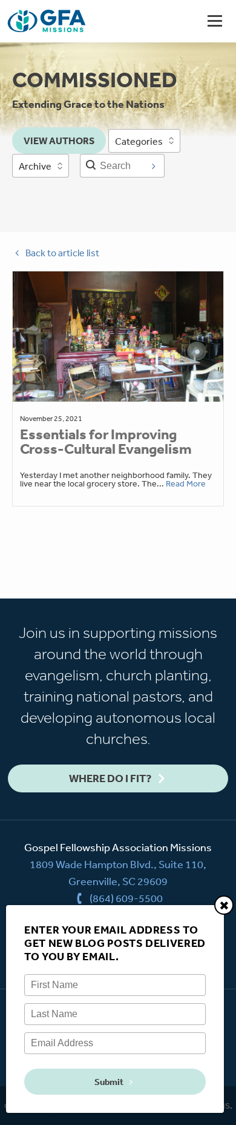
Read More (186, 483)
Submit (108, 1081)
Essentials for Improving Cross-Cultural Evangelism (106, 441)
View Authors (59, 140)
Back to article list (62, 253)
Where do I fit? (110, 778)
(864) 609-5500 (126, 897)
